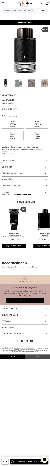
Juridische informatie (13, 333)
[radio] (13, 124)
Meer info (22, 116)
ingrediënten (8, 179)
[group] (25, 50)
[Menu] (3, 3)
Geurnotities (8, 161)
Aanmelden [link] (25, 300)
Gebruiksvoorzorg (11, 185)
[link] (41, 3)
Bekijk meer (13, 154)
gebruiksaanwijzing (12, 173)
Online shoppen (9, 308)
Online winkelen (10, 315)
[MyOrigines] (25, 3)
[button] (44, 459)
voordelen (7, 167)
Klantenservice (9, 327)
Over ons (6, 321)
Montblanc (9, 95)
